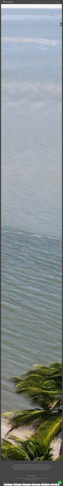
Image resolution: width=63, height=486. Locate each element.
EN (60, 17)
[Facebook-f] (61, 25)
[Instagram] (61, 23)
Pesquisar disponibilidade (55, 484)
